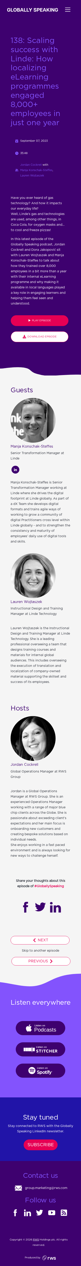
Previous (38, 961)
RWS (36, 1239)
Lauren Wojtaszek (32, 175)
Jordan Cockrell (31, 164)
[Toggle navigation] (66, 9)
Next (42, 940)
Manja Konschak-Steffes (36, 170)
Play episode (41, 320)
